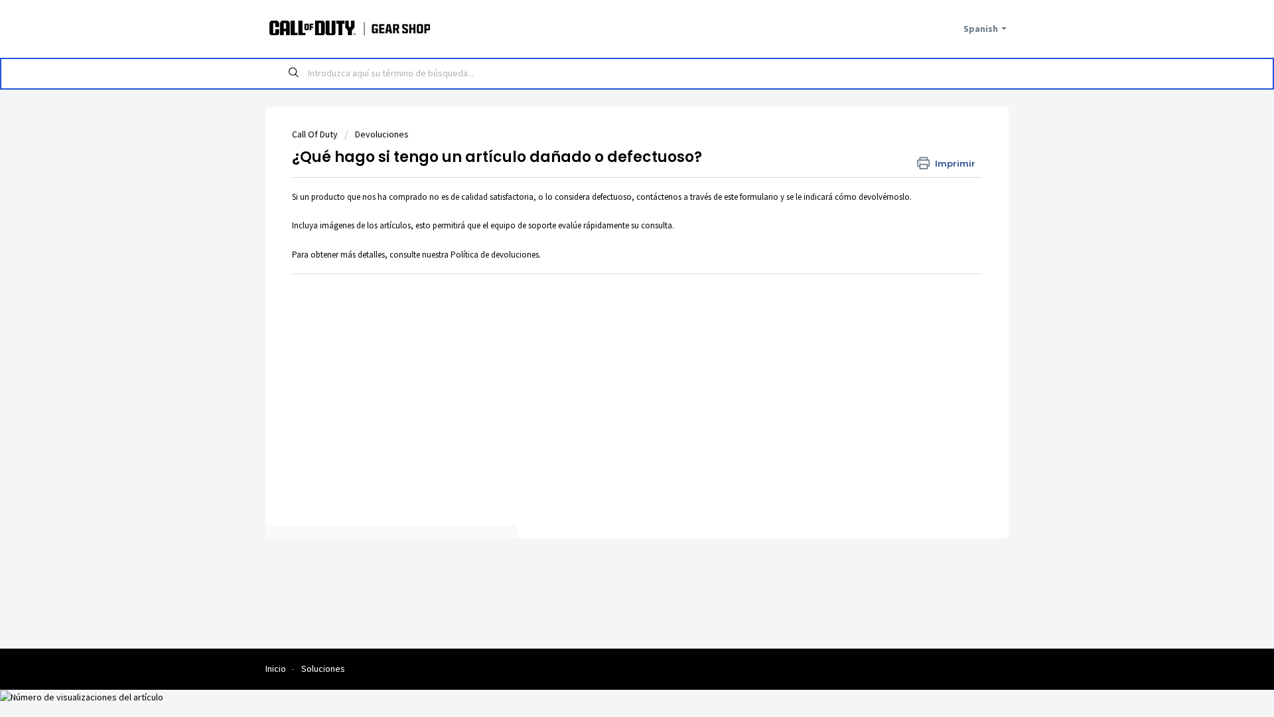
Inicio (275, 669)
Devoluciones (382, 134)
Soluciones (323, 669)
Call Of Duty (315, 134)
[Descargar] (612, 184)
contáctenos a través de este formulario (707, 196)
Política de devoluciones (495, 254)
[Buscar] (294, 73)
